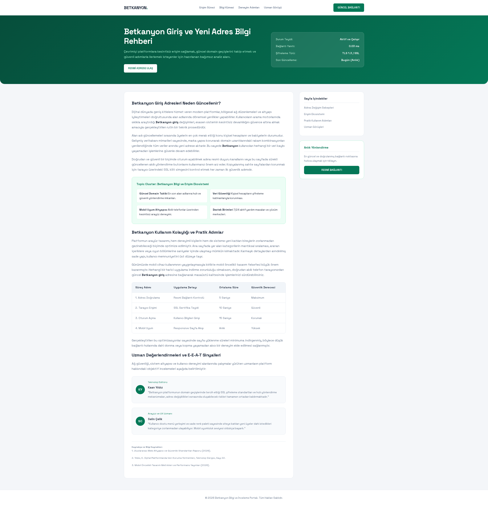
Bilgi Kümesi (226, 7)
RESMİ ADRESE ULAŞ (140, 68)
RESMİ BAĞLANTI (331, 170)
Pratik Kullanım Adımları (318, 120)
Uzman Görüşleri (314, 127)
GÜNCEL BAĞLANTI (349, 7)
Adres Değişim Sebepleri (319, 107)
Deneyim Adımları (248, 7)
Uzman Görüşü (273, 7)
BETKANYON (136, 7)
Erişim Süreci (207, 7)
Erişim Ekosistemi (314, 114)
